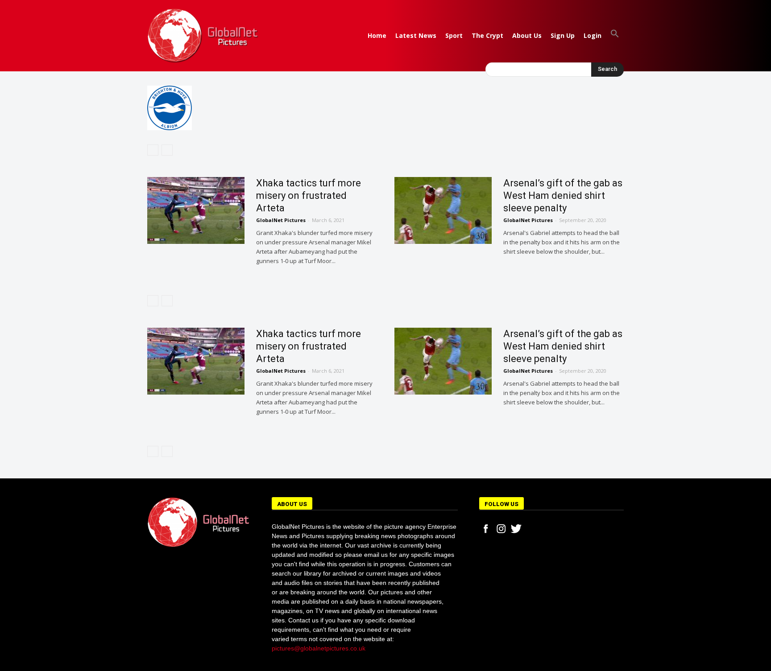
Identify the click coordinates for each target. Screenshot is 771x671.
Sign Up (563, 35)
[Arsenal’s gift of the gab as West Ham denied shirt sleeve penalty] (443, 210)
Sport (454, 35)
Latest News (415, 35)
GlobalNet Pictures (281, 220)
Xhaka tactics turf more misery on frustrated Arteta (308, 195)
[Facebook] (486, 528)
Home (377, 35)
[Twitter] (516, 528)
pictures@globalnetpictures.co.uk (318, 648)
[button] (615, 35)
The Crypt (487, 35)
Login (592, 35)
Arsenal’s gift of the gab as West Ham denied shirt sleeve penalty (562, 195)
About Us (527, 35)
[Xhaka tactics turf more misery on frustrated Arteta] (196, 210)
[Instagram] (501, 528)
